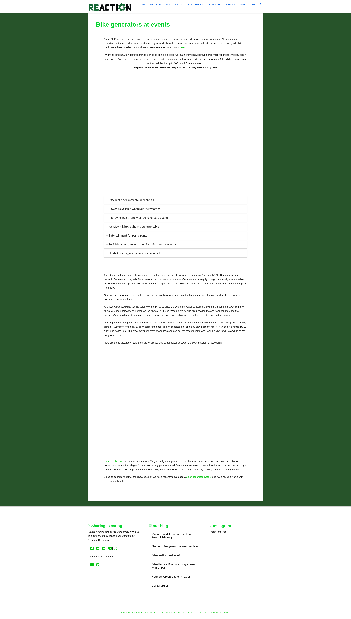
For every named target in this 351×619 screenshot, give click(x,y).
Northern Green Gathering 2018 (171, 576)
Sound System (141, 612)
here (182, 47)
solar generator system (198, 477)
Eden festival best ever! (166, 555)
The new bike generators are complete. (175, 546)
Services (190, 612)
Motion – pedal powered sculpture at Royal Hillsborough (174, 536)
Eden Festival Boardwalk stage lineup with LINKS (174, 566)
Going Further (160, 585)
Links (227, 612)
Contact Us (217, 612)
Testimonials (203, 612)
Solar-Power (157, 612)
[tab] (175, 200)
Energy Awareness (174, 612)
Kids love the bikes (114, 461)
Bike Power (127, 612)
